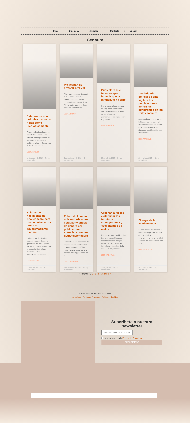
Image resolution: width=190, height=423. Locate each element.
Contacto (114, 31)
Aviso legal (77, 297)
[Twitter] (165, 2)
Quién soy (74, 31)
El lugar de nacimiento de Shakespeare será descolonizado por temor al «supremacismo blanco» (39, 222)
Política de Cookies (110, 297)
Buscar (133, 31)
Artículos (93, 31)
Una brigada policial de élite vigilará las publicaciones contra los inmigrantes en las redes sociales (150, 103)
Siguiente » (105, 274)
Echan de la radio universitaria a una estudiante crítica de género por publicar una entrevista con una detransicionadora (76, 226)
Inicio (56, 31)
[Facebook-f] (162, 2)
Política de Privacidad (91, 297)
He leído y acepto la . (123, 338)
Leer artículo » (34, 152)
